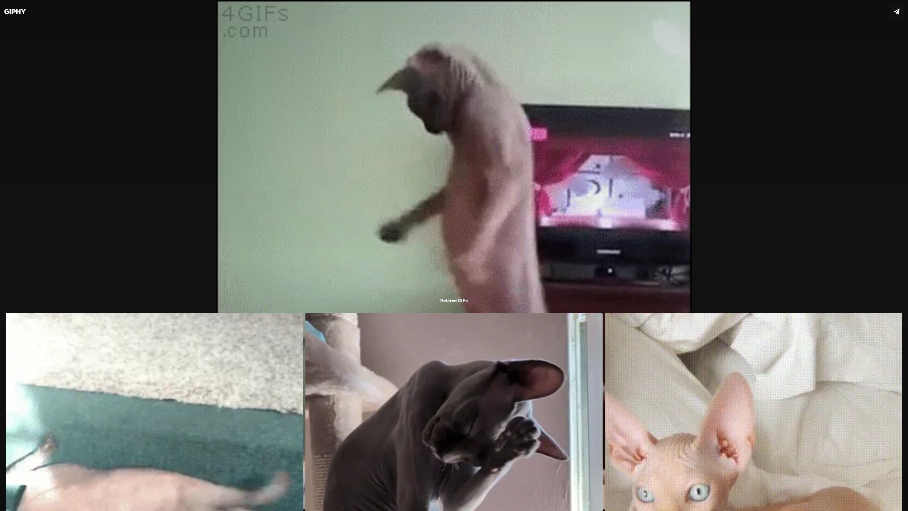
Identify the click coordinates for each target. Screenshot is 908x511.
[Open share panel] (897, 11)
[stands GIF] (454, 255)
